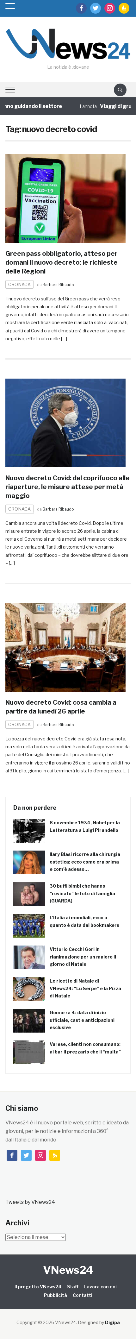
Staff (72, 1286)
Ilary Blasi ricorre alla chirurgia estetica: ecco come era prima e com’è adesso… (85, 862)
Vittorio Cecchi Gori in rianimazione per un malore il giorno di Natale (83, 956)
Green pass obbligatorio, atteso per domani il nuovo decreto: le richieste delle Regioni (61, 262)
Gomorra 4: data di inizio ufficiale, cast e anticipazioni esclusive (82, 1020)
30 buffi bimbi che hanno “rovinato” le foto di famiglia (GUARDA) (82, 893)
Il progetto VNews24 (38, 1286)
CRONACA (19, 284)
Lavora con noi (100, 1286)
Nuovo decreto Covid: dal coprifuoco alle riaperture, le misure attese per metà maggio (67, 487)
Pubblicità (55, 1295)
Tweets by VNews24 (30, 1202)
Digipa (112, 1322)
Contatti (82, 1295)
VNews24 (68, 1269)
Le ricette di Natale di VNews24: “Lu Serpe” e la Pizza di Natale (85, 988)
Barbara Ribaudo (58, 284)
